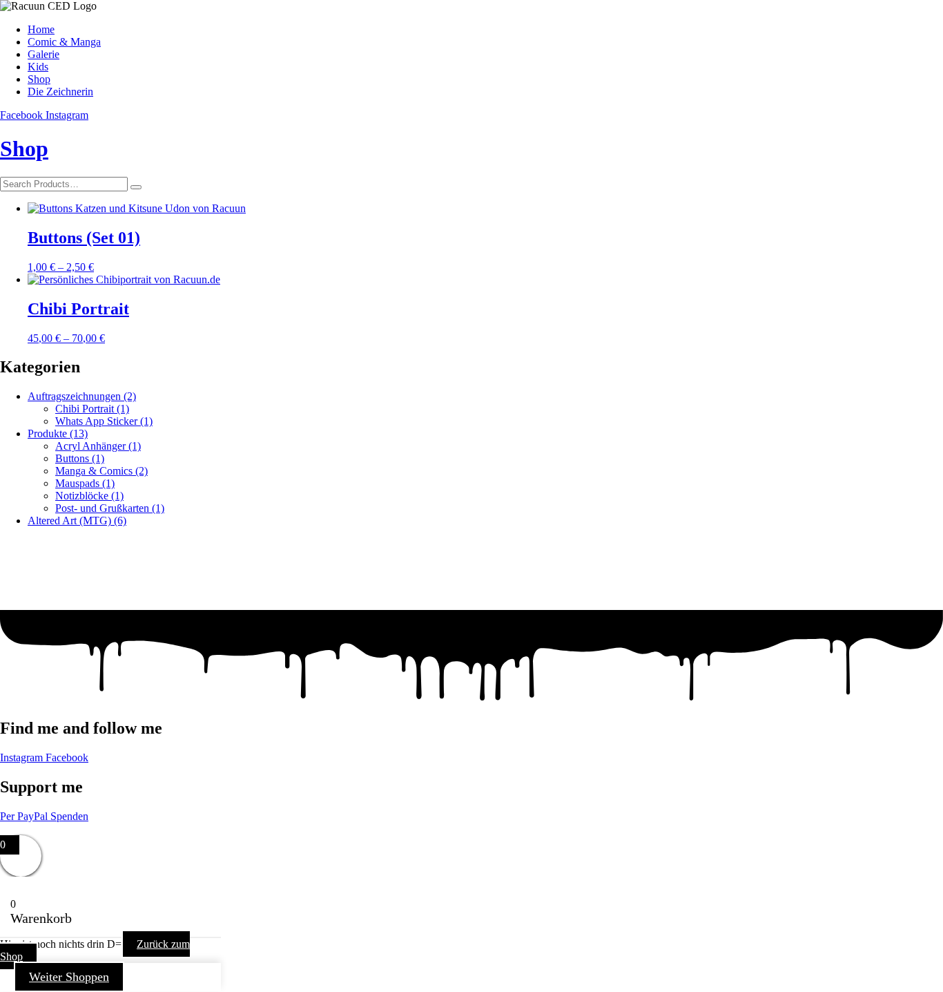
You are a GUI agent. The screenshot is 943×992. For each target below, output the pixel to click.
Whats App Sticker (104, 421)
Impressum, (25, 828)
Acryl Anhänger (98, 446)
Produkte (58, 433)
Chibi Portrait (92, 408)
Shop (24, 148)
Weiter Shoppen (69, 977)
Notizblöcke (89, 496)
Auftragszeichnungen (82, 396)
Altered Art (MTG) (77, 520)
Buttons (79, 458)
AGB (165, 828)
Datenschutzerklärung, (102, 828)
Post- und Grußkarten (109, 508)
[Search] (136, 187)
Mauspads (85, 483)
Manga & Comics (101, 471)
